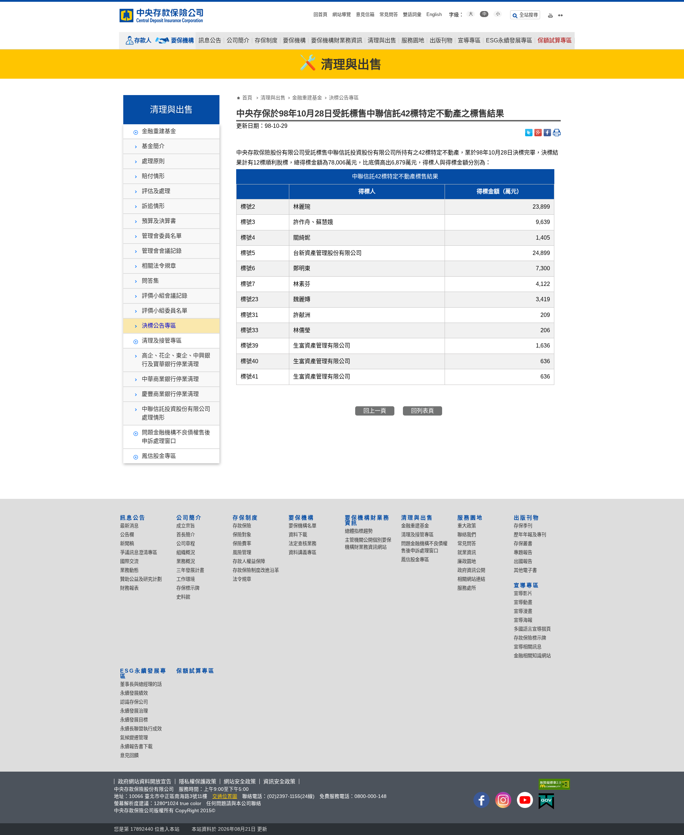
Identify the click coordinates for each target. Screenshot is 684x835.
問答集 (150, 281)
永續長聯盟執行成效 (141, 728)
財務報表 (129, 588)
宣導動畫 (523, 602)
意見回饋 (129, 755)
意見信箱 (365, 14)
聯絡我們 (466, 534)
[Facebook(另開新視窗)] (547, 132)
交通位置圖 (224, 796)
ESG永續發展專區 (509, 40)
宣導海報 (523, 620)
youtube (550, 13)
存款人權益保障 (249, 561)
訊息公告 (209, 40)
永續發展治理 (134, 711)
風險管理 (242, 552)
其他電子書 (525, 570)
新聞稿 (127, 543)
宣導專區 (469, 40)
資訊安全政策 (279, 781)
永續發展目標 (134, 719)
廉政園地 (466, 561)
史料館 (183, 597)
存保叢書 (523, 543)
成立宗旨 (185, 525)
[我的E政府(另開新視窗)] (553, 801)
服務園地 (412, 40)
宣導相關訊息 (528, 646)
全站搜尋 (528, 14)
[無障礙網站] (553, 784)
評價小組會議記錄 (164, 296)
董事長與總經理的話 (141, 684)
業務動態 (129, 570)
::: (2, 4)
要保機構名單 (302, 525)
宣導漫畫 (523, 611)
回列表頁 (422, 411)
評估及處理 (156, 191)
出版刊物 (441, 40)
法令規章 (242, 579)
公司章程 (185, 543)
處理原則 (153, 161)
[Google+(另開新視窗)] (538, 132)
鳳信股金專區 (159, 456)
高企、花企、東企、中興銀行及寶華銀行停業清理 (176, 360)
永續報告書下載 (136, 746)
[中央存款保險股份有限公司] (162, 15)
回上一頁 (374, 411)
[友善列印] (557, 132)
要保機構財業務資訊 (336, 40)
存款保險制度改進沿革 (256, 570)
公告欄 (127, 534)
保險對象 (242, 534)
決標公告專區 (159, 326)
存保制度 (266, 40)
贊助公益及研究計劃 (141, 579)
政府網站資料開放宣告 (144, 781)
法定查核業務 (302, 543)
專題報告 (523, 552)
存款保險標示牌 (530, 638)
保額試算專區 (555, 40)
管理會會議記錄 (162, 251)
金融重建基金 (159, 131)
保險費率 (242, 543)
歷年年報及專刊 (530, 534)
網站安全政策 (240, 781)
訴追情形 (153, 206)
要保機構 (182, 40)
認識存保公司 (134, 702)
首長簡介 (185, 534)
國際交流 (129, 561)
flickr (560, 13)
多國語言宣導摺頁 (532, 629)
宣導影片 (523, 593)
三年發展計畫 (190, 570)
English (434, 14)
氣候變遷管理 (134, 737)
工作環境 (185, 579)
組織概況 (185, 552)
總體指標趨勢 (359, 531)
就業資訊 (466, 552)
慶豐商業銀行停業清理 (170, 394)
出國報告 (523, 561)
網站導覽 (341, 14)
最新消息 (129, 525)
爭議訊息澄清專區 (138, 552)
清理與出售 (382, 40)
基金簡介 (153, 146)
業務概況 (185, 561)
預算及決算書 (159, 221)
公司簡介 (238, 40)
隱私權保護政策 (197, 781)
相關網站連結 (471, 579)
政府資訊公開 (471, 570)
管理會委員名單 (162, 236)
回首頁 (320, 14)
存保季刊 (523, 525)
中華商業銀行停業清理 (170, 379)
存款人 (142, 40)
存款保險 (242, 525)
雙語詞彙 (412, 14)
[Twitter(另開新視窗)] (529, 132)
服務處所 (466, 588)
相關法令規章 (159, 266)
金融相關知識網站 (532, 655)
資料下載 (298, 534)
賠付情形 (153, 176)
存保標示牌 (188, 588)
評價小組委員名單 (164, 311)
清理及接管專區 (162, 341)
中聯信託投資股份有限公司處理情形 (176, 413)
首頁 (247, 97)
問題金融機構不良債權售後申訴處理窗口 (176, 436)
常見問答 (388, 14)
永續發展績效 (134, 693)
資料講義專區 (302, 552)
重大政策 (466, 525)
